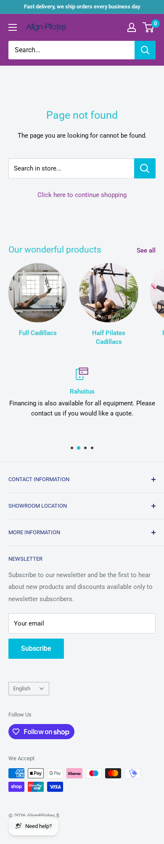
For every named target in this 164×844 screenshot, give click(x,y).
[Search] (145, 50)
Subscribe (36, 648)
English (21, 688)
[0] (148, 27)
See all (146, 250)
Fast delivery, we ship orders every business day (82, 6)
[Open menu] (12, 27)
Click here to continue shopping (82, 195)
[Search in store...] (145, 168)
